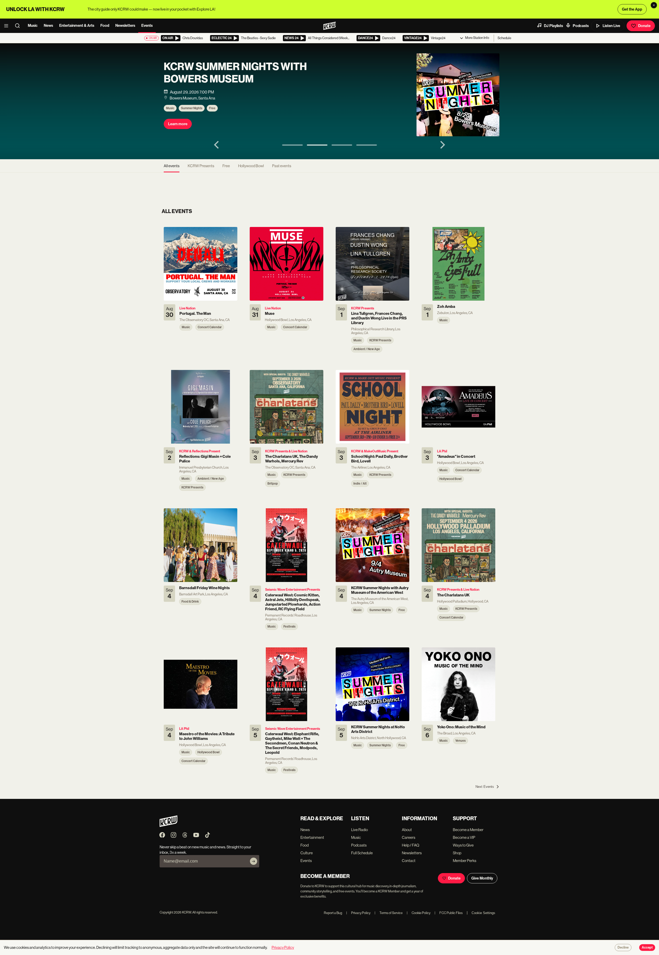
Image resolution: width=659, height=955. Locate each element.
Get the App (632, 9)
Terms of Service (389, 913)
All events (171, 166)
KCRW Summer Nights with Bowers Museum (235, 73)
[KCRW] (168, 825)
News (48, 25)
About (407, 829)
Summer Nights (191, 108)
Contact (408, 860)
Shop (457, 853)
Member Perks (464, 860)
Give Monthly (482, 878)
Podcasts (581, 25)
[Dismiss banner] (654, 5)
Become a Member (468, 829)
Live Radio (359, 829)
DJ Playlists (553, 25)
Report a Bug (333, 913)
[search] (19, 25)
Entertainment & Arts (76, 25)
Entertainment (312, 837)
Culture (306, 853)
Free (212, 108)
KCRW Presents (201, 166)
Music (33, 25)
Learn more (177, 124)
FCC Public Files (449, 913)
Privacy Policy (358, 913)
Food (104, 25)
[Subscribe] (253, 861)
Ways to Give (463, 845)
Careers (408, 837)
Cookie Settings (483, 913)
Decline (623, 947)
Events (147, 25)
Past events (281, 166)
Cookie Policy (418, 913)
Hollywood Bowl (251, 166)
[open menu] (7, 25)
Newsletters (125, 25)
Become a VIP (464, 837)
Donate (644, 25)
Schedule (504, 38)
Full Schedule (362, 853)
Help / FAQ (410, 845)
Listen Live (611, 25)
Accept (647, 947)
